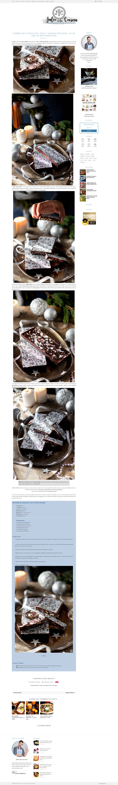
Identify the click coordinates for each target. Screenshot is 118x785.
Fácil (44, 685)
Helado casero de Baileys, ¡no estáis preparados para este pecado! (46, 774)
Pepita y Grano (29, 284)
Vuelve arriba (102, 783)
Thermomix (34, 1)
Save (57, 682)
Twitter (89, 141)
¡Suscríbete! (89, 130)
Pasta (91, 158)
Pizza (81, 160)
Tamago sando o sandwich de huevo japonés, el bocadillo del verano (46, 758)
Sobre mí (52, 1)
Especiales (27, 1)
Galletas (82, 158)
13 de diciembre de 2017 (52, 491)
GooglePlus (89, 146)
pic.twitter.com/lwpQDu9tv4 (56, 489)
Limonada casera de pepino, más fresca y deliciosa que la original (92, 197)
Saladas (22, 1)
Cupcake (87, 156)
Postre (50, 685)
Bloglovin (95, 146)
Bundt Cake (88, 154)
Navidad (46, 685)
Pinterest (82, 146)
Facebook (82, 141)
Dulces (17, 1)
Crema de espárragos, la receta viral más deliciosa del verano (46, 741)
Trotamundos (40, 1)
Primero (89, 160)
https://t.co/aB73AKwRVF (46, 489)
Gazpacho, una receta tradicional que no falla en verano (91, 171)
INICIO (13, 1)
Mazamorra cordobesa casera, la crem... (18, 718)
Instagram (95, 141)
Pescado (95, 158)
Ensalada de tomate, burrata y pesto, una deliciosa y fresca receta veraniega (46, 766)
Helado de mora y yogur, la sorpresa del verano (45, 749)
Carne (92, 154)
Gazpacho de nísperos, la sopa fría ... (31, 718)
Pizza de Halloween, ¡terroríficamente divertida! (91, 190)
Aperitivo (37, 685)
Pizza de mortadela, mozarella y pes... (46, 717)
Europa (41, 685)
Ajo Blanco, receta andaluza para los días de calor (91, 177)
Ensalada (92, 156)
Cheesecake (82, 156)
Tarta (94, 160)
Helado (86, 158)
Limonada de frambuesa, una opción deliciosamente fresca (92, 183)
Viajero (47, 1)
